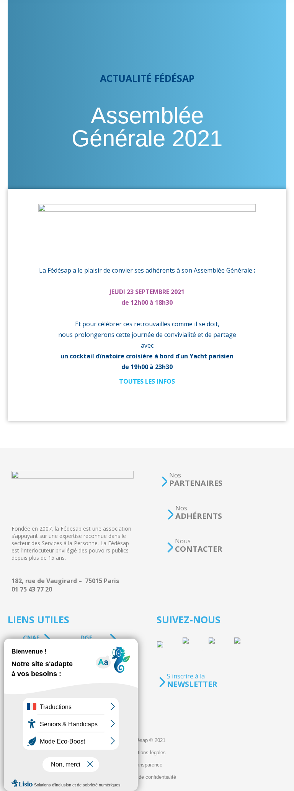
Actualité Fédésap (147, 78)
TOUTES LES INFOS (147, 381)
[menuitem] (147, 740)
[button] (191, 479)
